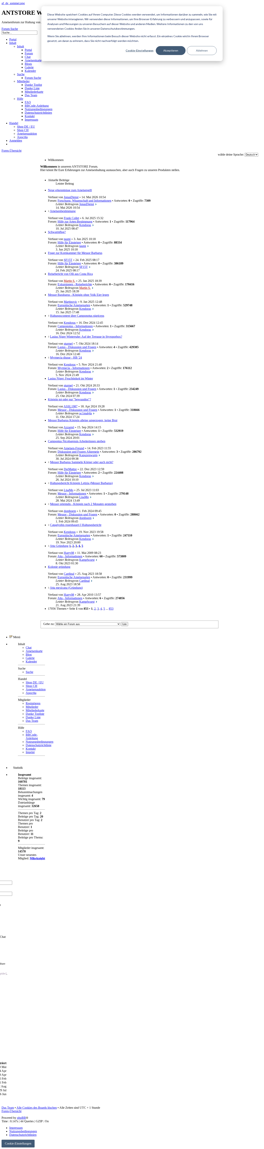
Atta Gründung (59, 545)
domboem (70, 511)
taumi (67, 239)
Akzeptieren (170, 50)
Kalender (31, 661)
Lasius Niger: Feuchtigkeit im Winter (70, 378)
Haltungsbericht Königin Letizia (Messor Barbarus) (81, 483)
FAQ (29, 731)
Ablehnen (202, 50)
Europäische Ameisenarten (74, 305)
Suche (29, 672)
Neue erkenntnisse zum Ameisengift (70, 190)
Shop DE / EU (35, 682)
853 (111, 608)
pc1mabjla (85, 413)
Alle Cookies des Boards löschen (36, 1107)
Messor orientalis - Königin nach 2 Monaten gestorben (83, 504)
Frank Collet (71, 218)
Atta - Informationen (69, 556)
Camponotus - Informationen (75, 326)
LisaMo (68, 490)
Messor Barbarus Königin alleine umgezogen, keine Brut (82, 420)
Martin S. (69, 280)
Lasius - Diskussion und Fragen (77, 347)
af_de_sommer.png (13, 3)
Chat (29, 647)
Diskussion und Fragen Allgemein (78, 451)
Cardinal (69, 573)
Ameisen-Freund (74, 448)
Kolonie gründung (59, 566)
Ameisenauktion (36, 689)
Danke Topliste (35, 713)
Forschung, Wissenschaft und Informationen (84, 200)
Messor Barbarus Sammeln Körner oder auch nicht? (81, 462)
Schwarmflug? (57, 232)
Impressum (16, 1127)
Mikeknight (37, 858)
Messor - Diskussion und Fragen (77, 409)
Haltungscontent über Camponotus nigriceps (77, 315)
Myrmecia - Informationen (74, 368)
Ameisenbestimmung (63, 211)
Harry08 (69, 552)
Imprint (30, 752)
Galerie (30, 658)
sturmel (68, 343)
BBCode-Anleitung (32, 736)
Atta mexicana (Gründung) (66, 587)
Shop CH (31, 686)
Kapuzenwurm (88, 455)
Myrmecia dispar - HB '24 (66, 357)
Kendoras (85, 225)
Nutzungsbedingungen (39, 741)
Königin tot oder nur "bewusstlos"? (69, 399)
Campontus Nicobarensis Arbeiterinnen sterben (76, 441)
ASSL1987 (70, 406)
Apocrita (31, 693)
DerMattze (70, 469)
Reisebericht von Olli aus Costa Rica (70, 273)
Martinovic (70, 301)
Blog (29, 654)
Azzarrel (69, 427)
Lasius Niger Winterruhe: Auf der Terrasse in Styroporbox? (86, 336)
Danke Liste (33, 717)
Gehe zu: (48, 624)
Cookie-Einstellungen (139, 50)
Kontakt (31, 748)
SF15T (68, 260)
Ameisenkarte (34, 651)
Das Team (32, 720)
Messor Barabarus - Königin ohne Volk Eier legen (78, 294)
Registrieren (33, 703)
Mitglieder (32, 706)
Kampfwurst (87, 559)
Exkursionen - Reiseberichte (75, 284)
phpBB (21, 1117)
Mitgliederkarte (35, 710)
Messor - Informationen (72, 493)
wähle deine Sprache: (231, 154)
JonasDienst (71, 197)
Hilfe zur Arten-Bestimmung (75, 221)
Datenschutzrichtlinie (38, 745)
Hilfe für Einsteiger (69, 242)
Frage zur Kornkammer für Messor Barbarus (75, 253)
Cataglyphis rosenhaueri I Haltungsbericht (75, 525)
